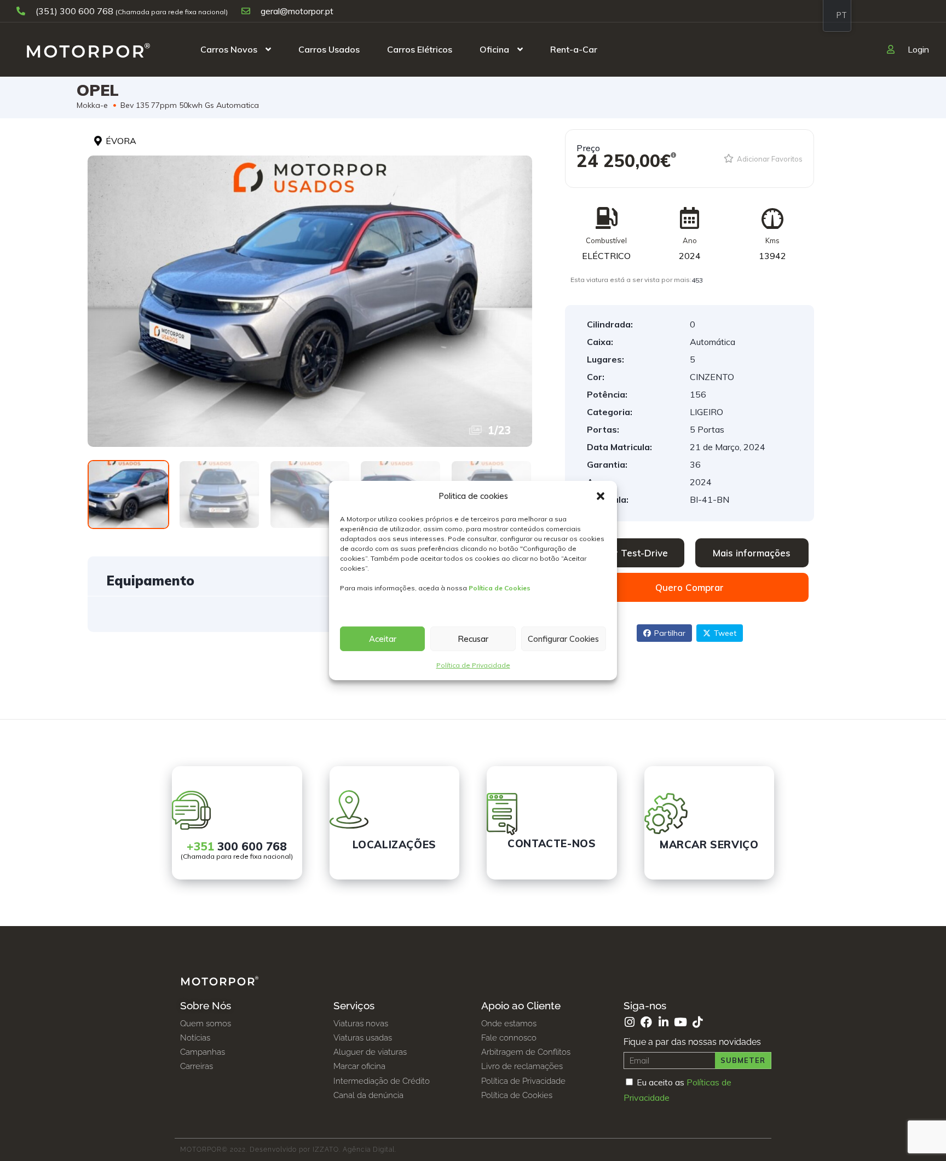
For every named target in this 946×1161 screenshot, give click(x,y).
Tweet (725, 633)
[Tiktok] (697, 1022)
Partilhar (669, 633)
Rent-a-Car (573, 49)
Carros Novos (228, 49)
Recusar (473, 639)
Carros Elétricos (419, 49)
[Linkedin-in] (663, 1022)
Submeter (742, 1060)
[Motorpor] (88, 49)
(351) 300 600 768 (74, 10)
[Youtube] (680, 1022)
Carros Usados (329, 49)
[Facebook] (646, 1022)
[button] (600, 496)
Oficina (494, 49)
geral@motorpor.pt (295, 10)
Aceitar (382, 639)
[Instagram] (629, 1022)
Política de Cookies (499, 588)
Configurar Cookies (563, 639)
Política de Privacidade (473, 665)
